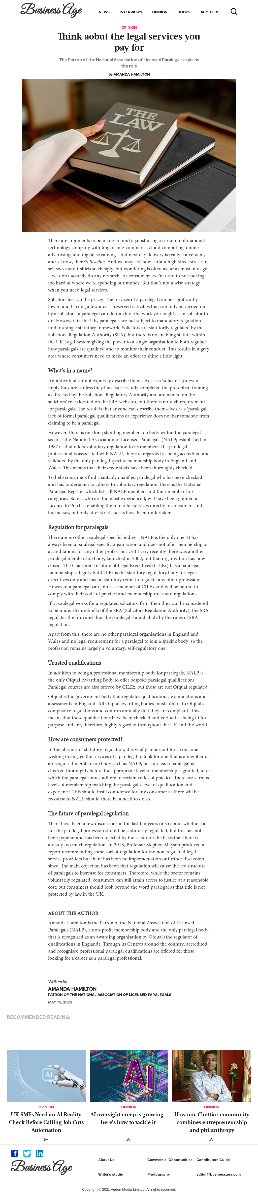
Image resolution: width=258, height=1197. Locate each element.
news (104, 12)
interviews (131, 12)
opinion (160, 12)
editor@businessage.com (219, 1174)
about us (210, 12)
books (184, 12)
